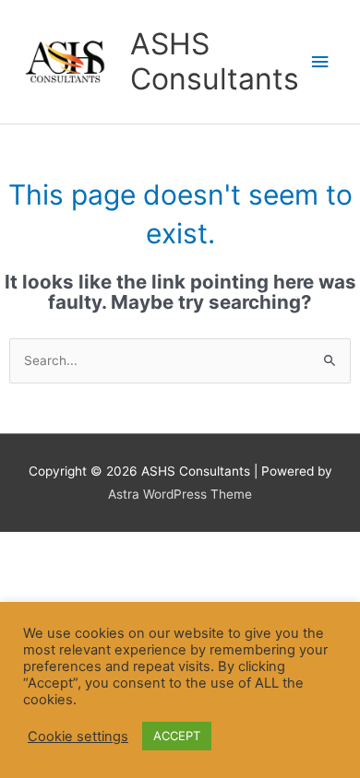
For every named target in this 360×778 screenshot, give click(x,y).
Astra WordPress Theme (180, 494)
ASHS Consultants (214, 61)
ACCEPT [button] (176, 735)
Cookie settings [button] (78, 736)
